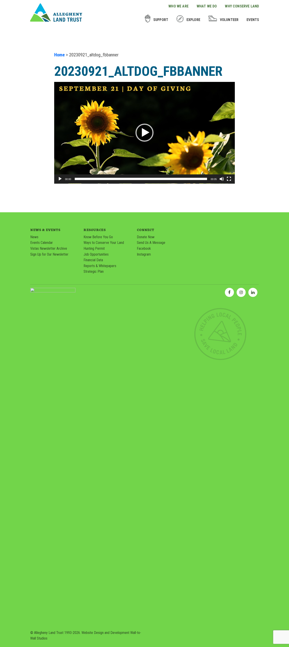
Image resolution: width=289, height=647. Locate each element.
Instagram (144, 254)
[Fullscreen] (229, 179)
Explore (193, 20)
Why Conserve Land (242, 6)
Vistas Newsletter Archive (48, 248)
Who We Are (178, 6)
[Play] (60, 179)
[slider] (141, 179)
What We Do (207, 6)
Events (253, 20)
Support (160, 20)
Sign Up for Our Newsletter (49, 254)
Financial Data (93, 260)
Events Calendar (41, 242)
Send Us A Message (151, 242)
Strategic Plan (94, 271)
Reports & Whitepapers (100, 266)
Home (59, 55)
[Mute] (221, 179)
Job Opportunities (96, 254)
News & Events (45, 229)
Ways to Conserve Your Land (104, 242)
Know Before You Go (98, 237)
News (34, 237)
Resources (94, 229)
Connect (145, 229)
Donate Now (145, 237)
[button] (144, 133)
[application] (144, 133)
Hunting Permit (94, 248)
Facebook (144, 248)
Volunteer (229, 20)
